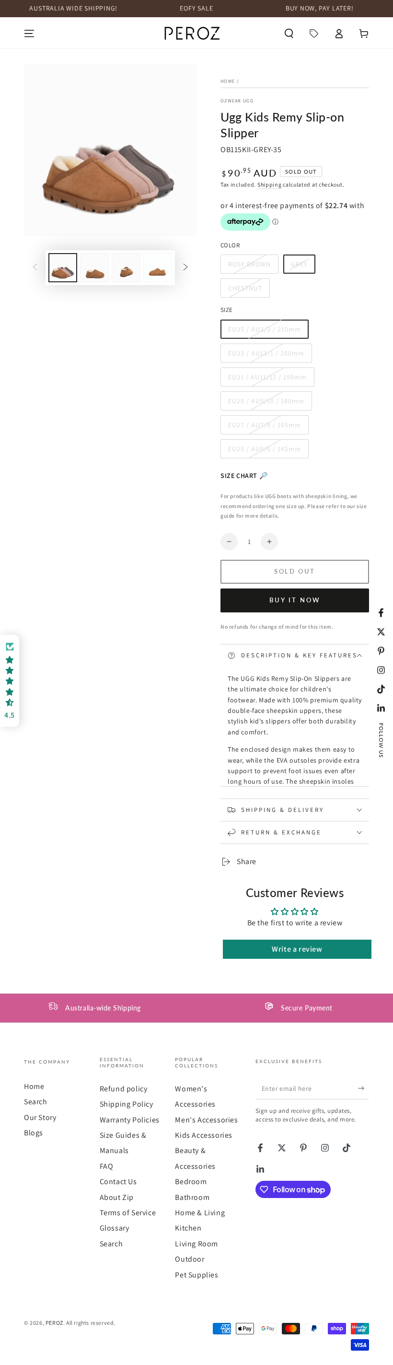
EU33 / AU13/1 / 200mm (266, 356)
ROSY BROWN (249, 267)
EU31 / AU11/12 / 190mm (267, 380)
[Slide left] (35, 267)
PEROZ (54, 1322)
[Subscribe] (363, 1088)
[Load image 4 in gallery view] (126, 267)
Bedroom (191, 1181)
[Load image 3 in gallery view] (94, 267)
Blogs (33, 1133)
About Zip (117, 1197)
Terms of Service (128, 1213)
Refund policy (124, 1089)
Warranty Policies (130, 1120)
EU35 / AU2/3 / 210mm (264, 332)
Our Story (40, 1117)
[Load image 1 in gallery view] (62, 267)
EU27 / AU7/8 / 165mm (264, 427)
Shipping (269, 184)
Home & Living (200, 1213)
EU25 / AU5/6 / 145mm (264, 451)
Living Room (196, 1244)
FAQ (107, 1166)
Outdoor (189, 1259)
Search (35, 1102)
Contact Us (118, 1181)
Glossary (114, 1228)
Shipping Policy (126, 1104)
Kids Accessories (203, 1135)
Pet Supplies (196, 1275)
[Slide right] (185, 267)
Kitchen (188, 1228)
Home (227, 81)
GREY (302, 267)
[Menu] (29, 33)
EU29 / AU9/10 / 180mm (266, 404)
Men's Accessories (206, 1120)
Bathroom (192, 1197)
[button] (289, 33)
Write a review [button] (297, 949)
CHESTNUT (247, 291)
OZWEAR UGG (237, 101)
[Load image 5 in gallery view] (157, 267)
